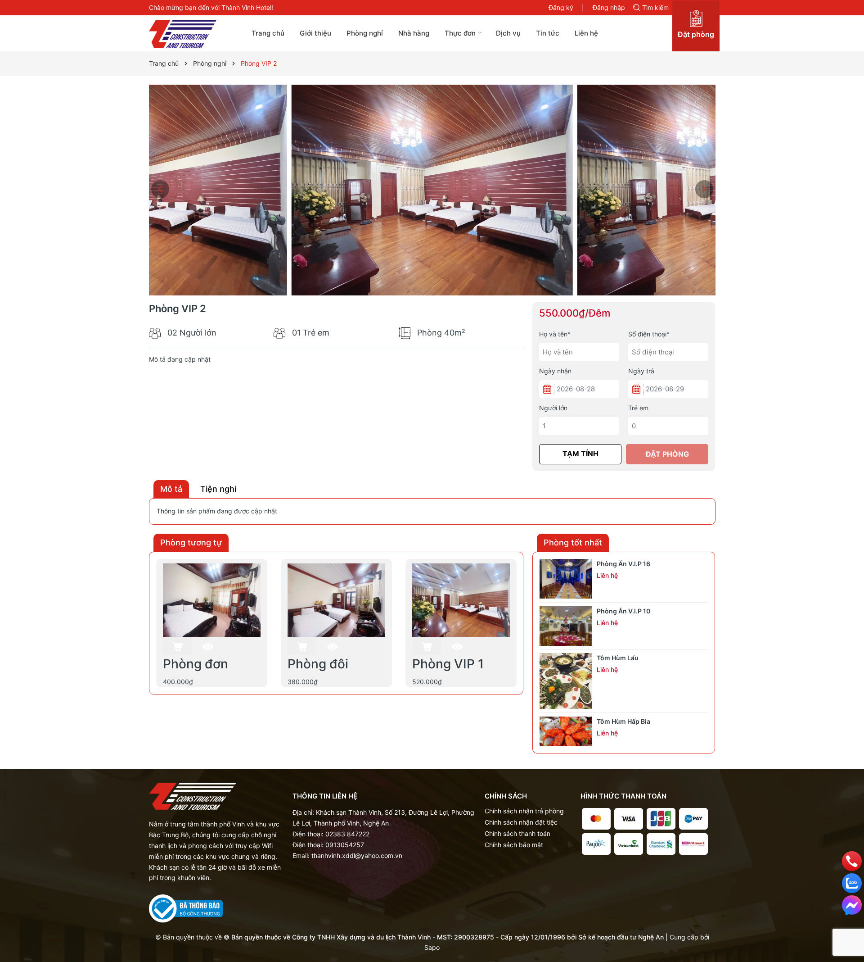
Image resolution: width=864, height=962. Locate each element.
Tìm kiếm (655, 7)
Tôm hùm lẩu (618, 658)
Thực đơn (461, 33)
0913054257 (344, 845)
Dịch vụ (508, 33)
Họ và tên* (555, 334)
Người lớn (553, 408)
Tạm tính (580, 453)
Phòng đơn (195, 664)
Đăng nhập (609, 7)
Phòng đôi (318, 664)
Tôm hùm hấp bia (623, 721)
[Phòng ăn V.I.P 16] (566, 579)
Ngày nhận (555, 371)
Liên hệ (586, 33)
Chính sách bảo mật (514, 845)
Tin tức (547, 33)
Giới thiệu (315, 33)
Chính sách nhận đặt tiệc (521, 822)
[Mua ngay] (177, 646)
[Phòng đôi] (336, 600)
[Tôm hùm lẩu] (566, 681)
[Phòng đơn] (212, 600)
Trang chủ (268, 33)
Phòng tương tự (191, 542)
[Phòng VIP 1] (461, 600)
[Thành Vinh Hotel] (192, 34)
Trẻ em (638, 408)
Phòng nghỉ (364, 33)
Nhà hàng (413, 33)
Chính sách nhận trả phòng (524, 811)
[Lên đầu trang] (852, 927)
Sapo (432, 947)
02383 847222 (347, 834)
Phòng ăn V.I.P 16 (623, 563)
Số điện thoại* (649, 334)
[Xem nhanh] (208, 646)
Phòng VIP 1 (448, 664)
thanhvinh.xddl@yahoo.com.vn (356, 855)
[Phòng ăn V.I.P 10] (566, 626)
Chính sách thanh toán (517, 833)
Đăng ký (561, 7)
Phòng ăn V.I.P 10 (623, 611)
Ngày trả (641, 371)
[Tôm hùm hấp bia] (566, 731)
